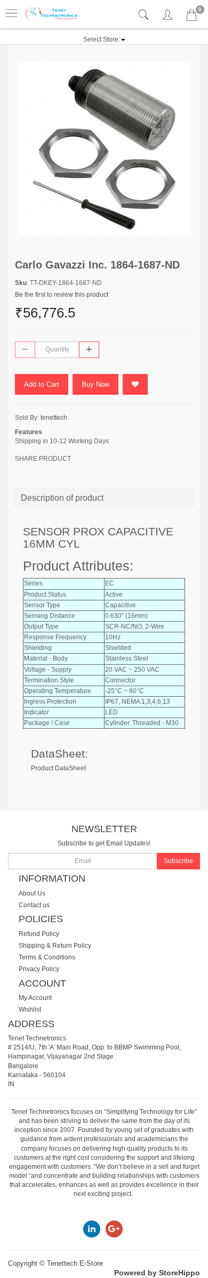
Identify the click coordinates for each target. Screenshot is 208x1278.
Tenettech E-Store (75, 1263)
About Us (32, 893)
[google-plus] (114, 1228)
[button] (104, 39)
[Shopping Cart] (191, 17)
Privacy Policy (39, 969)
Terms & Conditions (47, 957)
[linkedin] (91, 1228)
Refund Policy (39, 934)
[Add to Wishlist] (135, 384)
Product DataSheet (58, 768)
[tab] (145, 15)
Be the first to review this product (61, 294)
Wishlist (30, 1009)
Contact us (34, 905)
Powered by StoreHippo (157, 1272)
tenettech (54, 417)
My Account (35, 998)
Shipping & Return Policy (55, 945)
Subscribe (178, 861)
